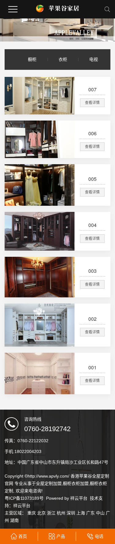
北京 (41, 512)
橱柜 (32, 59)
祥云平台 (78, 498)
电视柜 (95, 59)
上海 (80, 512)
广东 (90, 512)
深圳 (71, 512)
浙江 (51, 512)
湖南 (14, 520)
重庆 (31, 512)
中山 (100, 512)
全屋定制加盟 (49, 483)
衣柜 (63, 59)
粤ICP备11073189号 (24, 498)
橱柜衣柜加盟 (76, 483)
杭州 (61, 512)
